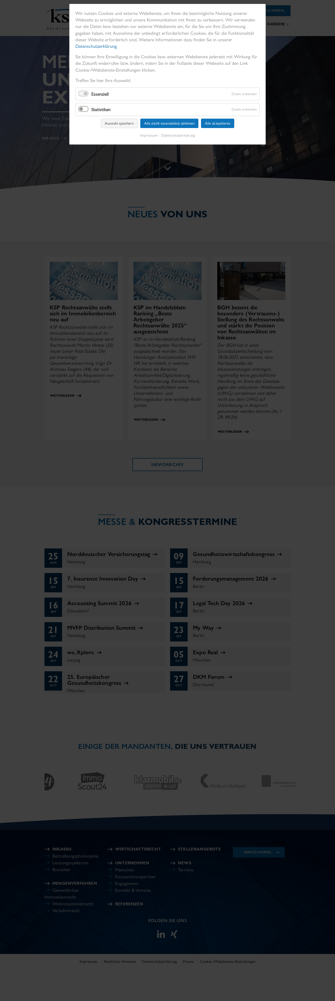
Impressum (149, 135)
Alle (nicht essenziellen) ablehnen (169, 123)
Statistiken (101, 109)
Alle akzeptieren (217, 123)
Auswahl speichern (119, 123)
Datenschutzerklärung (96, 46)
